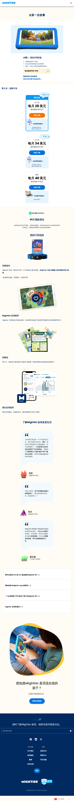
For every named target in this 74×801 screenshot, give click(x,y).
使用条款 (32, 790)
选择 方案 (37, 115)
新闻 (30, 760)
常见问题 (43, 760)
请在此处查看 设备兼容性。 (32, 79)
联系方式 (43, 751)
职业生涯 (30, 764)
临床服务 (30, 755)
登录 (37, 771)
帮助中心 (43, 755)
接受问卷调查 (37, 701)
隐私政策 (28, 790)
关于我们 (30, 751)
